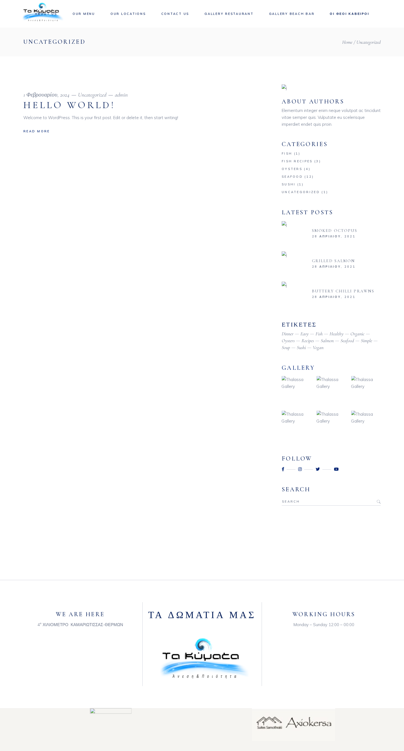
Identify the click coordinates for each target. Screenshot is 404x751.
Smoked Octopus (334, 230)
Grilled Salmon (333, 260)
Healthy (337, 334)
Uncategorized (92, 94)
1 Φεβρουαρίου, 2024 (46, 94)
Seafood (292, 177)
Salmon (327, 341)
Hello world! (69, 105)
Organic (357, 334)
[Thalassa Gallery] (296, 390)
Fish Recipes (297, 161)
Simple (366, 341)
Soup (286, 347)
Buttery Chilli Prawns (343, 291)
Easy (304, 334)
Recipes (307, 341)
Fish (287, 153)
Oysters (292, 169)
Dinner (288, 334)
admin (121, 94)
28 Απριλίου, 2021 (334, 236)
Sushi (289, 184)
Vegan (318, 347)
